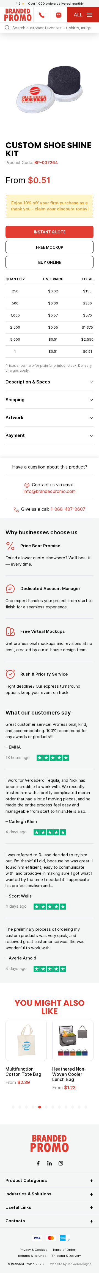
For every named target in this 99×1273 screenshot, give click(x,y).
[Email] (58, 14)
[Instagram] (61, 1162)
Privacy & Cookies (34, 1250)
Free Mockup (49, 247)
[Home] (18, 14)
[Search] (7, 27)
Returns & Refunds (32, 1256)
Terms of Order (64, 1250)
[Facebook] (38, 1162)
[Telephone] (41, 14)
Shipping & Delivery (66, 1256)
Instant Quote (49, 232)
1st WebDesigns (79, 1264)
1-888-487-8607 (68, 509)
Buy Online (49, 262)
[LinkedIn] (49, 1162)
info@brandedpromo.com (50, 491)
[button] (13, 1107)
